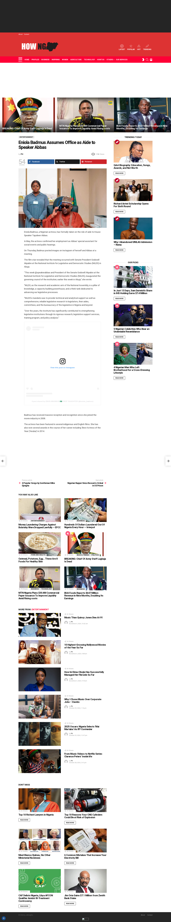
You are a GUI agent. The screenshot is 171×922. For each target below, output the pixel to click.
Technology (89, 60)
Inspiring (56, 60)
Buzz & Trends (83, 555)
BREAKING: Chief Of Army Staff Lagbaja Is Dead (85, 560)
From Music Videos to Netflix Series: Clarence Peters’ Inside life (83, 755)
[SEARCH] (147, 59)
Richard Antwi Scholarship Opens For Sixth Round (131, 205)
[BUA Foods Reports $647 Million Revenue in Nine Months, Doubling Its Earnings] (142, 115)
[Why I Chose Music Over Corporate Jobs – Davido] (39, 707)
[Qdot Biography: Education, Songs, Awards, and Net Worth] (133, 152)
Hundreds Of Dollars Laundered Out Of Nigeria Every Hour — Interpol (84, 526)
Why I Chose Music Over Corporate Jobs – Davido (82, 700)
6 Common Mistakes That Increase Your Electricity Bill (85, 856)
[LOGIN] (151, 59)
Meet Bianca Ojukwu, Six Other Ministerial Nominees (34, 856)
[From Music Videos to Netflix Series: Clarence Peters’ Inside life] (39, 761)
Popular (131, 49)
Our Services (121, 60)
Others (110, 60)
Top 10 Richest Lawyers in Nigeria (36, 814)
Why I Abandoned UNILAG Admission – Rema (133, 243)
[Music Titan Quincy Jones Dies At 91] (39, 625)
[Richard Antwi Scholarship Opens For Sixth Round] (133, 190)
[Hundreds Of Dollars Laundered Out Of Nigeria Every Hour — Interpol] (85, 510)
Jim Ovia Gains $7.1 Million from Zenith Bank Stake (84, 897)
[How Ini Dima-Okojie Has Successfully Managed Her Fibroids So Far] (39, 679)
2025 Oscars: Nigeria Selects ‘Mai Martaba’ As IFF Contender (81, 728)
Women (65, 60)
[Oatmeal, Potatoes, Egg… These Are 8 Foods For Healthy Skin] (39, 544)
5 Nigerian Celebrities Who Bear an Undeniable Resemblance (131, 330)
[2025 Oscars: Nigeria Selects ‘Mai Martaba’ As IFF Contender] (39, 734)
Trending (147, 49)
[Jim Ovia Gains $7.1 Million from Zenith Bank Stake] (85, 881)
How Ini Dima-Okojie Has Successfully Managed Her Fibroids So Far (84, 673)
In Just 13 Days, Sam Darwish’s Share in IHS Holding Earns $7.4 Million (133, 292)
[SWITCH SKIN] (143, 59)
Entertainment (38, 521)
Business (45, 60)
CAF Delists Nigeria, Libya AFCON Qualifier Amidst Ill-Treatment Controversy (35, 898)
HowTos (100, 60)
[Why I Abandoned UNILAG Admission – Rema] (133, 228)
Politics (95, 555)
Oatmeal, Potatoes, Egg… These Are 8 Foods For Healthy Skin (38, 560)
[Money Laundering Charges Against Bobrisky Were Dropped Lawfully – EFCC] (39, 510)
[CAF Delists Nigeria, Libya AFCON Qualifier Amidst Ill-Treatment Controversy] (39, 881)
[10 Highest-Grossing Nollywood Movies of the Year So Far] (39, 652)
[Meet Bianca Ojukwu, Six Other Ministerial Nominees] (39, 840)
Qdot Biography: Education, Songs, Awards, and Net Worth (132, 166)
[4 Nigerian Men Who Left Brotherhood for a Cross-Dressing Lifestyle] (133, 354)
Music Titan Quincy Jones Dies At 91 (83, 617)
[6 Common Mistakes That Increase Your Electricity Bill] (85, 840)
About (20, 34)
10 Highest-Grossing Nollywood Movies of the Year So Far (85, 646)
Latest (122, 49)
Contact (26, 34)
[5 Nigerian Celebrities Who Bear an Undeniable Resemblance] (133, 315)
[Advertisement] (85, 16)
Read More (24, 820)
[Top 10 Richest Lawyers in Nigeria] (39, 800)
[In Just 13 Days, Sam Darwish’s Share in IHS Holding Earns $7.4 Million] (133, 277)
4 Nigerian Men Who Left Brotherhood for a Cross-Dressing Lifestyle (132, 370)
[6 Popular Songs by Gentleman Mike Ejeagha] (3, 461)
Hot (139, 49)
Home (27, 60)
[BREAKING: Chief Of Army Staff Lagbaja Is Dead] (28, 115)
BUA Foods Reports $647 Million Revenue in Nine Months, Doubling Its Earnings (83, 596)
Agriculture (76, 60)
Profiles (35, 60)
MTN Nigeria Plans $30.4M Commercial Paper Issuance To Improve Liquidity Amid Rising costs (38, 595)
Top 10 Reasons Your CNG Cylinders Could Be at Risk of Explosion (83, 816)
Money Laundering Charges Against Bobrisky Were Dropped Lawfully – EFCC (39, 526)
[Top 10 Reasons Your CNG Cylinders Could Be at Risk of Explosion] (85, 800)
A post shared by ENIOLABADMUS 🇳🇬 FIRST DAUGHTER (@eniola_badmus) (63, 401)
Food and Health (38, 555)
